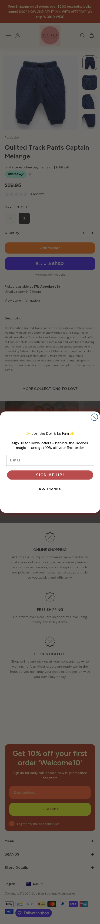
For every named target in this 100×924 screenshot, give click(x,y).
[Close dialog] (94, 417)
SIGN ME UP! (50, 475)
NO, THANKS (50, 488)
